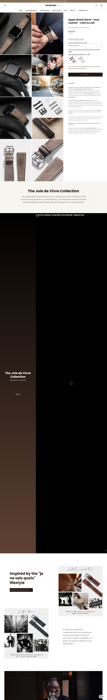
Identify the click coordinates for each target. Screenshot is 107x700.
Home (21, 10)
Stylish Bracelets (44, 10)
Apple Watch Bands (31, 10)
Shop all (18, 394)
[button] (5, 5)
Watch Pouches (56, 10)
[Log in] (96, 5)
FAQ (65, 10)
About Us (72, 10)
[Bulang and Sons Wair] (53, 5)
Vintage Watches (83, 10)
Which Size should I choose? (76, 39)
